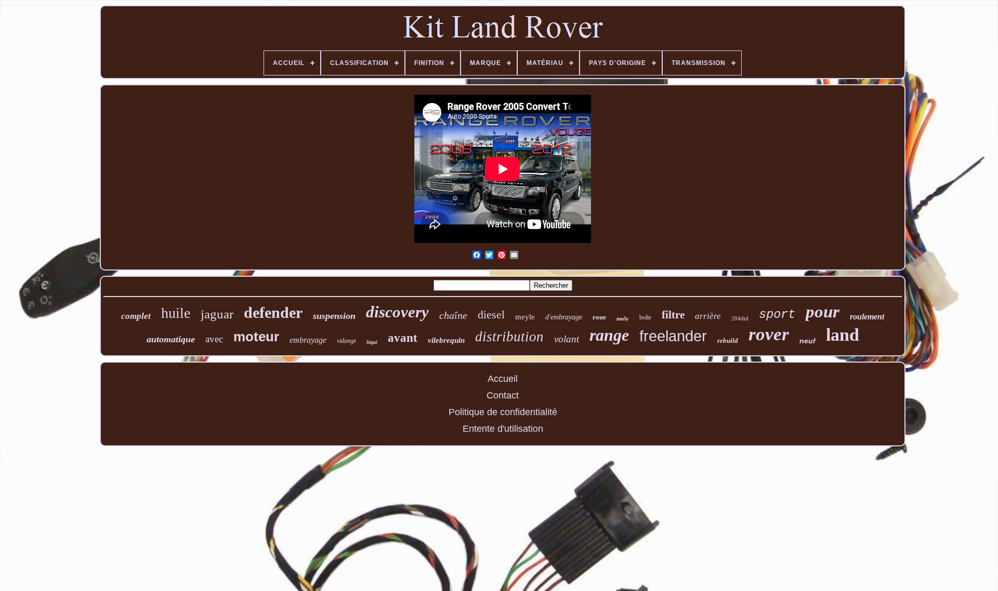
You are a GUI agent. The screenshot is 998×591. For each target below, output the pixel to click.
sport (777, 314)
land (842, 334)
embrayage (308, 340)
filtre (673, 315)
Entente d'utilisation (503, 428)
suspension (334, 316)
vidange (346, 340)
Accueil (503, 379)
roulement (867, 316)
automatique (171, 339)
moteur (256, 336)
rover (768, 334)
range (609, 335)
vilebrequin (446, 340)
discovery (397, 312)
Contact (503, 395)
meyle (525, 317)
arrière (708, 316)
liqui (371, 342)
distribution (509, 336)
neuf (807, 341)
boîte (645, 317)
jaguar (217, 314)
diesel (491, 314)
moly (622, 318)
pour (822, 311)
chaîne (453, 315)
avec (214, 338)
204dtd (739, 318)
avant (402, 337)
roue (599, 317)
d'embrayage (563, 317)
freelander (673, 336)
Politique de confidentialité (503, 412)
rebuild (727, 340)
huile (175, 313)
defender (273, 312)
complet (136, 316)
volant (566, 338)
